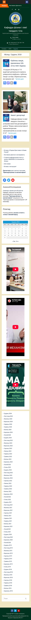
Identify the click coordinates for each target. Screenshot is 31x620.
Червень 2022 (8, 486)
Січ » (17, 241)
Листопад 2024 (8, 416)
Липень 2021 (7, 515)
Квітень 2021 (7, 523)
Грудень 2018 (8, 569)
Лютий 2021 (7, 529)
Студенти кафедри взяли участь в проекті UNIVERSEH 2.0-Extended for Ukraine (14, 159)
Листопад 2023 (8, 440)
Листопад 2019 (8, 548)
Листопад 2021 (8, 505)
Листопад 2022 (8, 472)
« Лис (13, 241)
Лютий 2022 (7, 497)
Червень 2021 (8, 518)
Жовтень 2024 (8, 419)
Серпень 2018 (8, 580)
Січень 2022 (7, 499)
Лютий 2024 (7, 435)
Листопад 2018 (8, 572)
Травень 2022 (8, 488)
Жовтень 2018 (8, 575)
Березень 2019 (8, 564)
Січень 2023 (7, 467)
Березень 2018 (8, 591)
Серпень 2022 (8, 480)
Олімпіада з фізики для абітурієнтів (13, 190)
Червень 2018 (8, 583)
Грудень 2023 (8, 437)
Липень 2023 (7, 451)
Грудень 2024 (8, 413)
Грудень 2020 (8, 534)
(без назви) (7, 164)
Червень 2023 (8, 454)
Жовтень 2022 (8, 475)
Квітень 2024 (7, 429)
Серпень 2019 (8, 556)
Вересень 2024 (8, 421)
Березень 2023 (8, 462)
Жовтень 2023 (8, 443)
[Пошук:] (15, 598)
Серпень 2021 (8, 513)
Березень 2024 (8, 432)
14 (18, 231)
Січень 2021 (7, 531)
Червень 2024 (8, 424)
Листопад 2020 (8, 537)
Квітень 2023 (7, 459)
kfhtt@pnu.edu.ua (16, 39)
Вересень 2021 (8, 510)
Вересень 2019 (8, 553)
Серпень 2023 (8, 448)
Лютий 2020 (7, 542)
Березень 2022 (8, 494)
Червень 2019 (8, 558)
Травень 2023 (8, 456)
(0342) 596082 (15, 37)
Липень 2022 (7, 483)
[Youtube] (19, 9)
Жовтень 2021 (8, 507)
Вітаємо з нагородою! (10, 166)
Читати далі (19, 79)
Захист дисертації (18, 115)
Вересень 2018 (8, 577)
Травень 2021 (8, 521)
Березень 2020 (8, 540)
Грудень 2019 (8, 545)
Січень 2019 (7, 566)
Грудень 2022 (8, 470)
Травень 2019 (8, 561)
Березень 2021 (8, 526)
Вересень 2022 (8, 478)
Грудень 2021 (8, 502)
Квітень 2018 (7, 588)
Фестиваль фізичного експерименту (14, 154)
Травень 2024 (8, 427)
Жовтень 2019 (8, 550)
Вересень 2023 (8, 445)
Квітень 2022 (7, 491)
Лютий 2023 (7, 464)
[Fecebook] (12, 9)
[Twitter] (15, 9)
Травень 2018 (8, 585)
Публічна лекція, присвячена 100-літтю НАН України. (18, 63)
